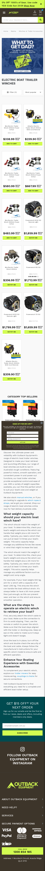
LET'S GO (22, 442)
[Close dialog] (41, 423)
